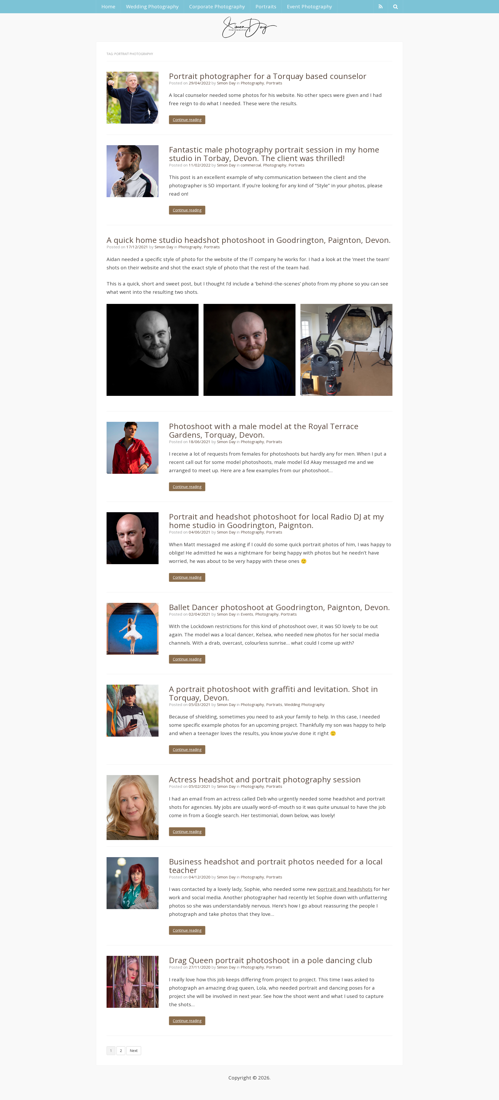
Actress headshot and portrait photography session (265, 779)
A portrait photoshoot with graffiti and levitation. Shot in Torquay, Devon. (273, 693)
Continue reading (187, 119)
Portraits (265, 6)
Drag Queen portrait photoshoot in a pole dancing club (270, 960)
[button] (395, 6)
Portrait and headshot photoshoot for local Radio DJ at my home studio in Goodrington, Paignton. (276, 520)
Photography (252, 82)
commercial (251, 165)
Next (134, 1050)
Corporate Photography (217, 6)
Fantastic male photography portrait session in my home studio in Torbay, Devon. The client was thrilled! (274, 153)
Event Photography (309, 6)
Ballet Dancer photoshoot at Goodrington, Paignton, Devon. (279, 607)
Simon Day (226, 82)
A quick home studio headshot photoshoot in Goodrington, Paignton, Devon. (249, 240)
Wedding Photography (152, 6)
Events (247, 614)
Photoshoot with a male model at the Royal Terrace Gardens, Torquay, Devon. (263, 430)
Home (108, 6)
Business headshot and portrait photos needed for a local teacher (276, 865)
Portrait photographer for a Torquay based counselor (267, 76)
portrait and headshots (345, 889)
